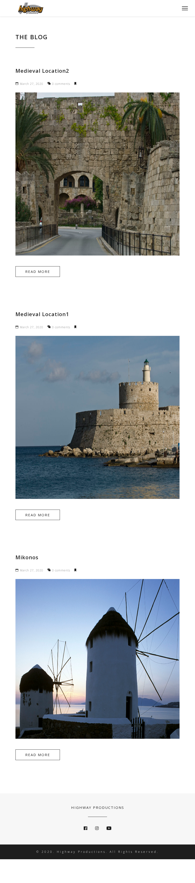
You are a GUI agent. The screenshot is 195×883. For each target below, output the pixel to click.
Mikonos (27, 557)
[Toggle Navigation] (183, 8)
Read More (37, 271)
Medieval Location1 (42, 314)
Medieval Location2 (42, 70)
